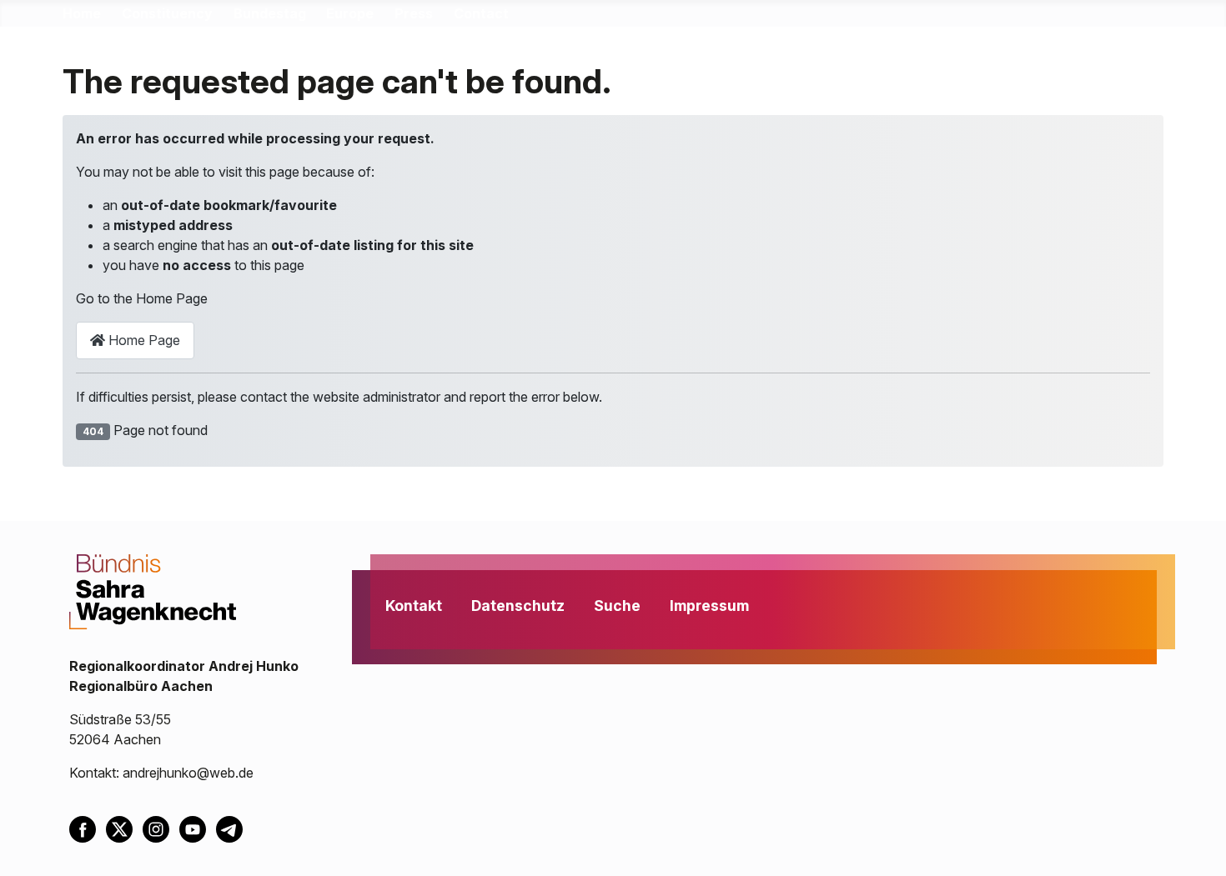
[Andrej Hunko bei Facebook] (87, 827)
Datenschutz (518, 605)
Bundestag (270, 13)
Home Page (142, 340)
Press (413, 13)
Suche (617, 605)
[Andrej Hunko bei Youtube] (197, 827)
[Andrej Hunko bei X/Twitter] (124, 827)
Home (82, 13)
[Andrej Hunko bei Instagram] (161, 827)
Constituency (167, 13)
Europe (350, 13)
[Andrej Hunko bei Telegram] (232, 827)
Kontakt (413, 605)
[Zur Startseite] (152, 590)
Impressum (709, 605)
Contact (481, 13)
